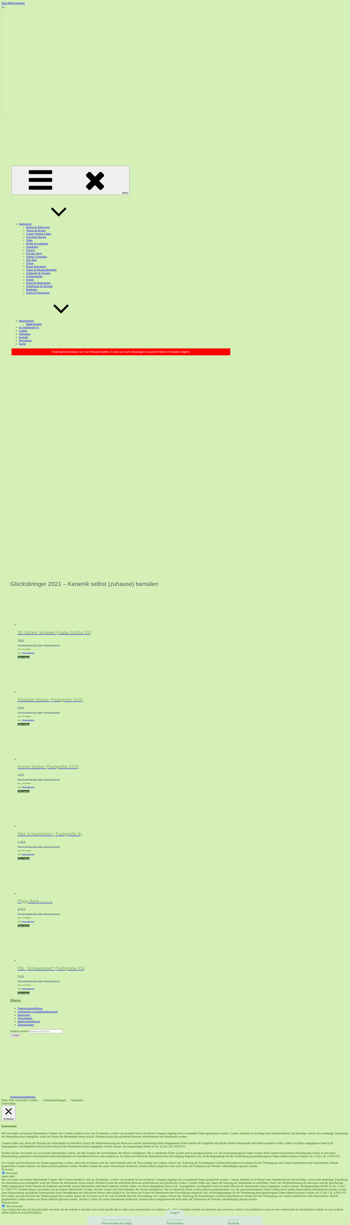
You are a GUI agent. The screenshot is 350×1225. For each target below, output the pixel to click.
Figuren (30, 250)
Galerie (23, 330)
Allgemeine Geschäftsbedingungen (38, 1011)
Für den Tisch (34, 253)
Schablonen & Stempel (39, 286)
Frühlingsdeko (34, 276)
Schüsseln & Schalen (38, 273)
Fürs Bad (31, 260)
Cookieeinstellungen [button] (54, 1100)
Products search (19, 1031)
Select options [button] (24, 657)
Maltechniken (34, 324)
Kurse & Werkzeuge (38, 292)
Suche (22, 343)
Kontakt (23, 337)
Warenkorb (25, 340)
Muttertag (31, 289)
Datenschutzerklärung (30, 1008)
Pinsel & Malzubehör (38, 282)
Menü (125, 192)
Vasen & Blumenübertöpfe (41, 269)
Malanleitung (26, 320)
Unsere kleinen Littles (38, 233)
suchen (15, 1035)
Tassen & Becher (36, 230)
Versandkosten (28, 653)
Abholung (24, 333)
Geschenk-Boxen (36, 237)
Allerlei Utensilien (36, 256)
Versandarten (25, 1018)
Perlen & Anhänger (37, 243)
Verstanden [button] (77, 1100)
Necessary (12, 1173)
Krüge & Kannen (36, 266)
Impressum (24, 1014)
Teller (29, 240)
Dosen (30, 263)
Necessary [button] (7, 1169)
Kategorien (25, 223)
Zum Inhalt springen (13, 3)
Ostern (30, 279)
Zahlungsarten (26, 1024)
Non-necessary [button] (10, 1202)
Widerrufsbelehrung (29, 1021)
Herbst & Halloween (38, 227)
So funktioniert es (29, 327)
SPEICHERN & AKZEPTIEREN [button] (21, 1212)
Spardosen (32, 246)
